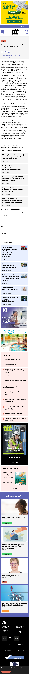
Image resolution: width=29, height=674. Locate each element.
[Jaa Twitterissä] (5, 52)
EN (18, 26)
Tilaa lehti (7, 26)
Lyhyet (3, 41)
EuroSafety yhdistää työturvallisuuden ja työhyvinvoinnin (15, 400)
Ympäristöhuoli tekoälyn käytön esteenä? (15, 418)
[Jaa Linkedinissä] (8, 52)
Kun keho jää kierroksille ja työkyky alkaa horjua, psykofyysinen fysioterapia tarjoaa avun (16, 392)
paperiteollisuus (9, 55)
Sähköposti (3, 233)
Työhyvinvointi (6, 523)
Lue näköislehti (14, 462)
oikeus (3, 55)
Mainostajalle (8, 650)
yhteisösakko (23, 57)
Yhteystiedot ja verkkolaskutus (21, 649)
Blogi (4, 581)
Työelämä (5, 611)
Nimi (2, 226)
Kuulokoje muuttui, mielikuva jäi (13, 413)
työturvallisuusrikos (14, 57)
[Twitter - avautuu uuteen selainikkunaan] (20, 632)
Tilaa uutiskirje (13, 26)
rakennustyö (17, 55)
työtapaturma (5, 57)
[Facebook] (21, 26)
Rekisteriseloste (18, 627)
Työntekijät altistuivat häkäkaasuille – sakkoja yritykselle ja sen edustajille (14, 407)
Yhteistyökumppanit (19, 626)
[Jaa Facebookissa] (2, 52)
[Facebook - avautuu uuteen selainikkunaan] (16, 632)
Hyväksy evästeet (6, 671)
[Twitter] (23, 26)
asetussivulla (4, 669)
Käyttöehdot (17, 629)
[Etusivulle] (15, 32)
